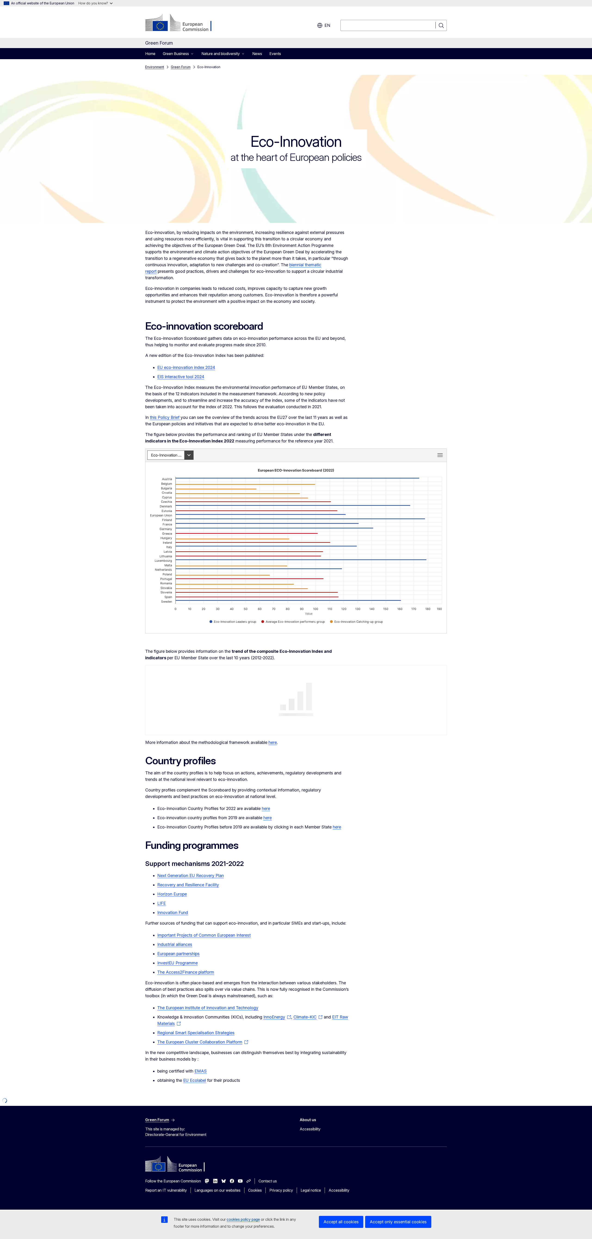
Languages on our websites (217, 1190)
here (272, 742)
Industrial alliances (174, 944)
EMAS (200, 1071)
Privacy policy (281, 1190)
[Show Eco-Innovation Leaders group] (233, 621)
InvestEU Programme (177, 962)
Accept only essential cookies (398, 1221)
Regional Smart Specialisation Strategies (195, 1032)
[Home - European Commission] (182, 23)
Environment (154, 67)
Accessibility (310, 1129)
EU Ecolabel (194, 1080)
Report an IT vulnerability (166, 1190)
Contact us (268, 1181)
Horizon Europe (172, 894)
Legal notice (311, 1190)
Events (275, 53)
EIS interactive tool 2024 (180, 376)
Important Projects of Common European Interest (204, 935)
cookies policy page (243, 1219)
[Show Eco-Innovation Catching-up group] (356, 621)
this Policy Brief (165, 417)
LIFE (161, 903)
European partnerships (178, 953)
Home (150, 53)
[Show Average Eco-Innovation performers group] (293, 621)
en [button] (327, 25)
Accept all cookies (341, 1221)
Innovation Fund (172, 912)
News (257, 53)
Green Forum (181, 67)
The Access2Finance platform (185, 972)
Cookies (255, 1190)
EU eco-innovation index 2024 (186, 367)
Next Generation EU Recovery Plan (190, 875)
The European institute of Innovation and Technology (207, 1007)
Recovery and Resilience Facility (188, 884)
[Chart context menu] (440, 455)
